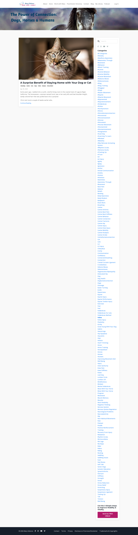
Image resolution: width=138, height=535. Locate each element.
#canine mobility (103, 74)
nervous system (103, 407)
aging (100, 164)
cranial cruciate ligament (106, 262)
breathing (23, 85)
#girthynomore (103, 109)
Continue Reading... (26, 103)
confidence (101, 255)
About (45, 4)
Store (51, 4)
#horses (100, 120)
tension (100, 499)
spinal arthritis (103, 471)
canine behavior (103, 216)
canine (28, 85)
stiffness (100, 476)
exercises (101, 304)
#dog (99, 83)
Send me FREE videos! (108, 515)
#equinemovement (104, 102)
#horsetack (102, 122)
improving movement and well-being (106, 360)
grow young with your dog (107, 327)
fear (99, 306)
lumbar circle (102, 377)
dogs (35, 85)
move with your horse (105, 389)
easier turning (103, 288)
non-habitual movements (106, 418)
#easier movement (104, 92)
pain (99, 421)
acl (99, 157)
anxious (100, 175)
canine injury (102, 226)
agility (100, 161)
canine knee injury (104, 228)
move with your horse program (105, 392)
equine (100, 294)
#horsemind (102, 115)
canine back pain (103, 212)
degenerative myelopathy (106, 272)
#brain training (103, 67)
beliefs (100, 191)
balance (100, 189)
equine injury (102, 297)
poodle (100, 425)
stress (100, 480)
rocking (100, 453)
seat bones (101, 462)
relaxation (101, 435)
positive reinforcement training (106, 429)
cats (32, 85)
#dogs (100, 90)
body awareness (103, 196)
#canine (100, 69)
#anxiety (101, 56)
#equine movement (104, 97)
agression (101, 166)
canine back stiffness (105, 214)
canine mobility (103, 230)
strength (101, 478)
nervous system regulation (107, 409)
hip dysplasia (102, 334)
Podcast (107, 4)
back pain (101, 187)
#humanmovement (104, 129)
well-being (101, 501)
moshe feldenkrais (104, 386)
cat (99, 239)
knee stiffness (102, 370)
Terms (63, 531)
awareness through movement (104, 183)
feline (39, 85)
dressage (101, 285)
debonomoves (102, 269)
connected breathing (105, 258)
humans (44, 85)
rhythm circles (103, 437)
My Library (99, 4)
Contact (86, 4)
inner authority (103, 366)
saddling (100, 455)
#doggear (101, 88)
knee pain (101, 368)
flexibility (101, 322)
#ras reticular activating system (106, 144)
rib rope (101, 444)
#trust (100, 154)
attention (101, 177)
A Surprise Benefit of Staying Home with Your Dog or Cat (55, 82)
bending (100, 193)
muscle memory (103, 398)
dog (99, 276)
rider (99, 446)
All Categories (102, 53)
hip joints (101, 336)
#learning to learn (104, 136)
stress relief (50, 85)
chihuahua (101, 249)
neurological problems (105, 412)
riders (100, 448)
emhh (100, 290)
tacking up (101, 494)
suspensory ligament (105, 492)
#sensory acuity (103, 150)
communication (103, 253)
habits (100, 329)
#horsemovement (104, 118)
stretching (101, 487)
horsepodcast (102, 350)
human (100, 354)
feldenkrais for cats (105, 313)
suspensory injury (104, 490)
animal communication (106, 171)
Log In (116, 4)
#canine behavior (104, 72)
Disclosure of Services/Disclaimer (86, 531)
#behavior (101, 65)
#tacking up (102, 152)
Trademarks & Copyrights (108, 531)
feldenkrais (101, 311)
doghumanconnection (105, 281)
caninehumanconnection (106, 237)
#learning (101, 134)
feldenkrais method (104, 315)
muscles (100, 400)
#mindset (101, 138)
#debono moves (103, 79)
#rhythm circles (103, 148)
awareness (101, 180)
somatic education (104, 469)
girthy (100, 324)
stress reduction (103, 483)
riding (100, 451)
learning (101, 375)
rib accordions (103, 439)
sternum (101, 474)
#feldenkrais (102, 104)
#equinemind (102, 99)
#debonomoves (103, 81)
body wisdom (102, 198)
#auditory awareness (105, 58)
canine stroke (102, 235)
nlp (99, 416)
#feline (100, 106)
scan (99, 460)
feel (99, 308)
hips (99, 338)
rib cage (101, 441)
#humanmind (102, 127)
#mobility (101, 141)
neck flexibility (103, 402)
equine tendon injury (105, 301)
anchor (100, 168)
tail (99, 497)
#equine (100, 95)
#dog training (103, 86)
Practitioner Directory (74, 4)
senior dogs (102, 467)
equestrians (102, 292)
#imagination (102, 132)
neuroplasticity (103, 414)
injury (100, 363)
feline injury (102, 320)
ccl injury (101, 246)
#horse (100, 111)
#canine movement (104, 76)
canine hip (101, 223)
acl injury (101, 159)
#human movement (104, 125)
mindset (100, 384)
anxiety (100, 173)
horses (100, 352)
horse (100, 345)
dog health (101, 278)
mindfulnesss (102, 382)
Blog (92, 4)
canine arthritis (103, 210)
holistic (100, 340)
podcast (100, 423)
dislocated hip (103, 274)
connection (101, 260)
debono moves (103, 267)
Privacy (70, 531)
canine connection (104, 219)
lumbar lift (102, 379)
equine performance (105, 299)
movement (101, 396)
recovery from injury (105, 432)
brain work (101, 203)
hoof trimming (103, 343)
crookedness (102, 265)
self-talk (101, 464)
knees (100, 373)
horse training (103, 347)
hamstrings (102, 331)
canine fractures (103, 221)
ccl (99, 244)
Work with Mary (59, 4)
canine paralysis (103, 233)
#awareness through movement (105, 61)
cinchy (100, 251)
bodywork (101, 200)
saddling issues (103, 458)
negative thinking (104, 405)
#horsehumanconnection (106, 113)
